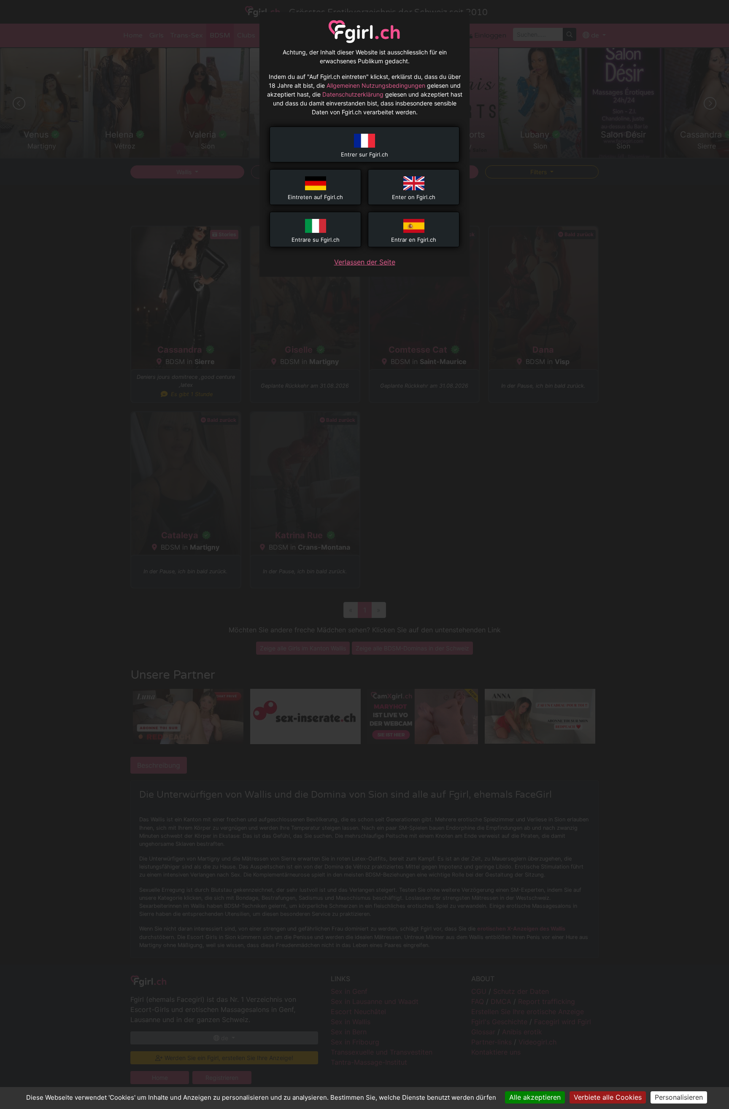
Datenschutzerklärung (352, 94)
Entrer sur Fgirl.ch (364, 154)
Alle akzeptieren (535, 1097)
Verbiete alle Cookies (608, 1097)
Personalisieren (679, 1097)
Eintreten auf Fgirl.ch (315, 197)
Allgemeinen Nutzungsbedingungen (376, 85)
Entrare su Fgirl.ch (316, 239)
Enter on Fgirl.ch (413, 197)
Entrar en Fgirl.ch (413, 239)
